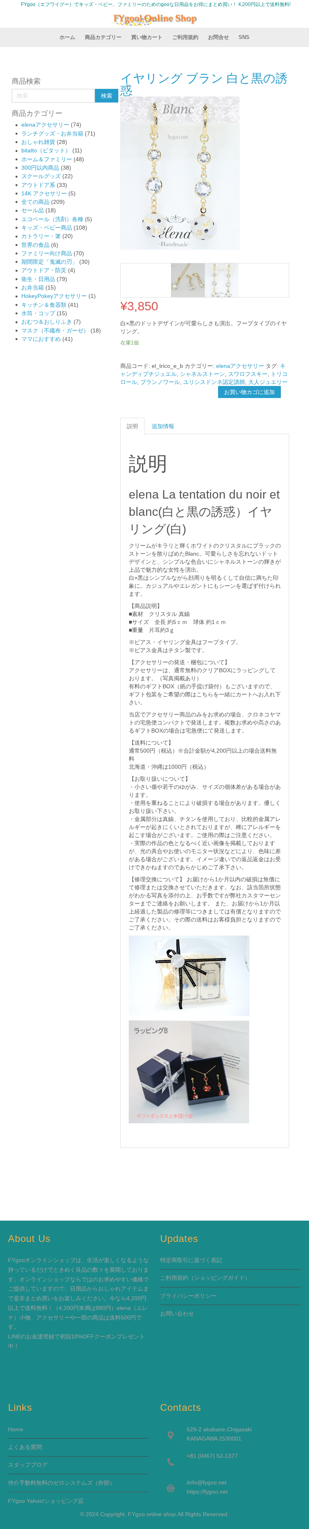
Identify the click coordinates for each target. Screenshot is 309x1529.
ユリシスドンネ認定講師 (214, 382)
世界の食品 (35, 245)
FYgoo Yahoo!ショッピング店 (46, 1501)
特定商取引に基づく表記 (191, 1260)
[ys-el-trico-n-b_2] (188, 280)
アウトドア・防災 (43, 270)
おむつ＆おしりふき (46, 321)
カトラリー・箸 (41, 236)
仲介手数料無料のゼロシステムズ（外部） (61, 1483)
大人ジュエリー (268, 382)
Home (15, 1429)
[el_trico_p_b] (222, 280)
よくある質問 (25, 1447)
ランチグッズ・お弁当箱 (52, 133)
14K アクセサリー (44, 193)
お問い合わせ (177, 1313)
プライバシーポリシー (188, 1296)
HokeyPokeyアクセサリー (54, 296)
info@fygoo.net (207, 1482)
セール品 (32, 210)
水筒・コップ (38, 313)
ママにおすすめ (41, 339)
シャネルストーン (202, 374)
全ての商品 (35, 202)
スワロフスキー (248, 374)
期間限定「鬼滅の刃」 (49, 262)
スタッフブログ (27, 1464)
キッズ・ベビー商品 (46, 227)
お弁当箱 (32, 287)
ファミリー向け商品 (46, 253)
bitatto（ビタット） (46, 150)
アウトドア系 (38, 185)
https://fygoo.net (207, 1491)
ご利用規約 (174, 1278)
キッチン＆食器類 (43, 305)
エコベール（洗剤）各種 (52, 219)
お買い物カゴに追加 (249, 392)
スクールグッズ (41, 176)
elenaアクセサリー (45, 124)
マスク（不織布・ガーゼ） (55, 330)
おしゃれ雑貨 (38, 142)
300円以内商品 (40, 167)
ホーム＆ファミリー (46, 159)
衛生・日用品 (38, 279)
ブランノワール (160, 382)
